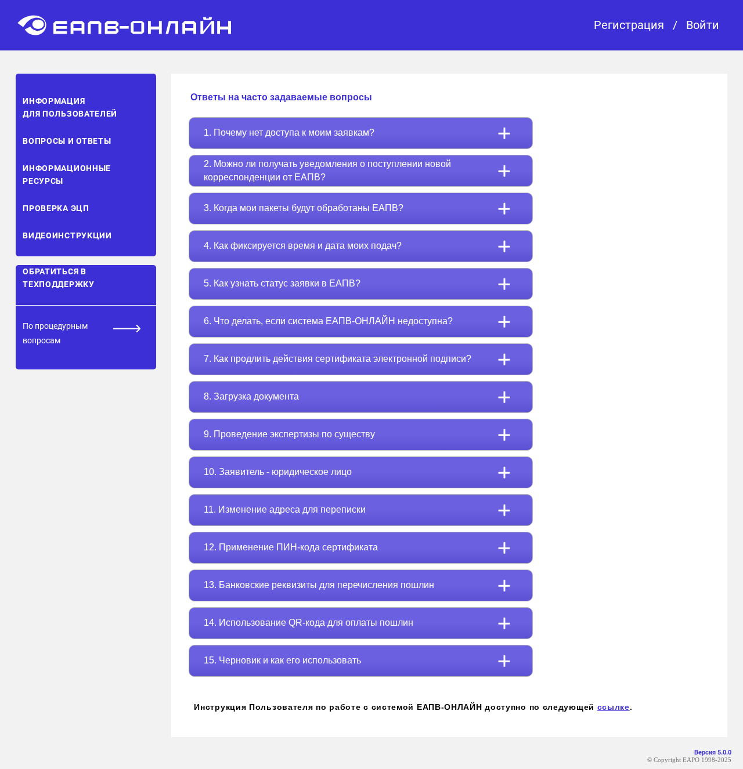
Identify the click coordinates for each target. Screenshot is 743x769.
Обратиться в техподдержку (58, 278)
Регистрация (629, 25)
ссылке (613, 707)
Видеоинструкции (67, 235)
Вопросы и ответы (67, 141)
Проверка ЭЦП (56, 208)
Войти (702, 25)
